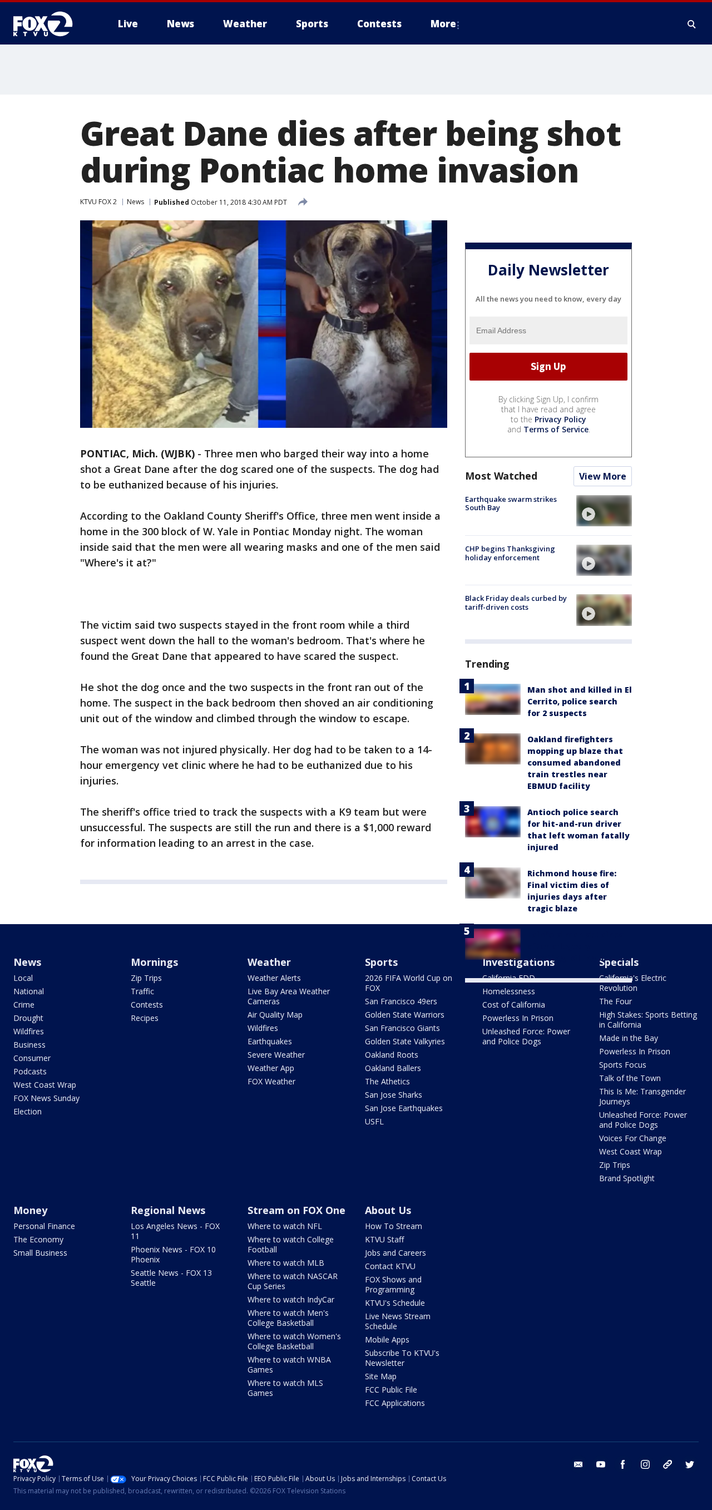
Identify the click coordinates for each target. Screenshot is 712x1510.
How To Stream (393, 1226)
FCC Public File (391, 1389)
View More (602, 476)
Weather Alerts (274, 978)
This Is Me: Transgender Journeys (642, 1096)
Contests (147, 1004)
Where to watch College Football (291, 1244)
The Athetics (387, 1081)
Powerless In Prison (517, 1018)
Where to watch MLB (286, 1262)
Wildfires (28, 1031)
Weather (269, 962)
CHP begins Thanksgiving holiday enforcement (510, 553)
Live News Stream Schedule (398, 1321)
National (28, 991)
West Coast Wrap (44, 1084)
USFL (374, 1121)
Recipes (145, 1018)
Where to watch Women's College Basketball (294, 1341)
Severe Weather (276, 1054)
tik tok (667, 1464)
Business (29, 1044)
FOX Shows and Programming (393, 1284)
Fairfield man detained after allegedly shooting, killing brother (579, 946)
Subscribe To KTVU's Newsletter (402, 1358)
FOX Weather (271, 1081)
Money (30, 1210)
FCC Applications (395, 1403)
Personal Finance (44, 1226)
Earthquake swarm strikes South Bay (511, 503)
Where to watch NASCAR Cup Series (293, 1281)
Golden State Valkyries (405, 1041)
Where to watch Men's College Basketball (288, 1317)
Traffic (142, 991)
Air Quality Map (275, 1014)
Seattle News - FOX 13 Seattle (171, 1277)
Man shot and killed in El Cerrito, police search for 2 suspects (579, 701)
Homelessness (508, 991)
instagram (645, 1464)
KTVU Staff (384, 1239)
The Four (615, 1001)
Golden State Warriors (404, 1014)
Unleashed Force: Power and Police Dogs (526, 1036)
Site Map (381, 1376)
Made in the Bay (628, 1038)
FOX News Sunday (46, 1098)
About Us (388, 1210)
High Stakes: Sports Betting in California (648, 1019)
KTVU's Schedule (395, 1302)
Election (27, 1111)
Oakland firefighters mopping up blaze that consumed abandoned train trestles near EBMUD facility (575, 762)
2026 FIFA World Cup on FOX (408, 983)
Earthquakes (270, 1041)
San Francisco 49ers (401, 1001)
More (443, 23)
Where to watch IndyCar (291, 1299)
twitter (690, 1464)
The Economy (38, 1239)
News (135, 201)
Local (23, 978)
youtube (601, 1464)
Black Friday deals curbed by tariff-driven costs (516, 602)
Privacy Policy (560, 419)
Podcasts (30, 1071)
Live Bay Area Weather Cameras (289, 996)
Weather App (271, 1068)
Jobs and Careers (395, 1252)
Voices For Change (632, 1138)
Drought (28, 1018)
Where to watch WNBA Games (289, 1364)
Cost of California (513, 1004)
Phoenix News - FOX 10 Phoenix (173, 1254)
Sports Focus (622, 1064)
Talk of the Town (630, 1078)
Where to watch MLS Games (285, 1388)
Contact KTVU (390, 1266)
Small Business (40, 1252)
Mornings (154, 962)
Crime (23, 1004)
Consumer (32, 1058)
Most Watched (501, 475)
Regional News (168, 1210)
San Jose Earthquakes (404, 1108)
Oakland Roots (391, 1054)
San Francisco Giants (402, 1028)
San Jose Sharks (393, 1094)
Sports (381, 962)
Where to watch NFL (285, 1226)
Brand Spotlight (627, 1178)
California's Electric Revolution (632, 983)
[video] (604, 510)
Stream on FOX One (296, 1210)
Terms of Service (556, 429)
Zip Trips (146, 978)
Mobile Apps (387, 1339)
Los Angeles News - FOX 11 (175, 1231)
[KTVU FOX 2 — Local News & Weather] (50, 24)
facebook (623, 1464)
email (578, 1464)
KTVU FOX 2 (98, 201)
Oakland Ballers (393, 1068)
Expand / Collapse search (692, 24)
